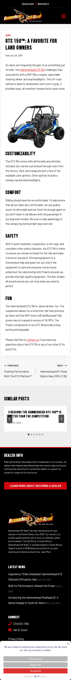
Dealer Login (28, 3)
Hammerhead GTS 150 (32, 69)
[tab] (28, 434)
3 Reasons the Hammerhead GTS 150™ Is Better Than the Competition (35, 414)
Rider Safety (43, 3)
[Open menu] (63, 16)
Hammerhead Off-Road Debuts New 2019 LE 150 (53, 371)
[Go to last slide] (9, 419)
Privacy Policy (16, 639)
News (8, 35)
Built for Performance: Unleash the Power (31, 585)
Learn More (46, 552)
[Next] (61, 419)
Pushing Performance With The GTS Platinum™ (18, 371)
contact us (33, 339)
